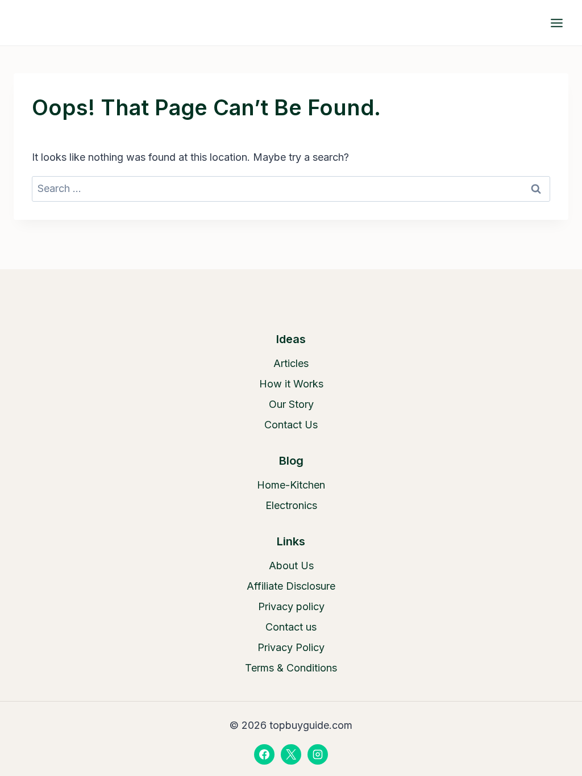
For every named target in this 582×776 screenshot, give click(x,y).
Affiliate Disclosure (291, 586)
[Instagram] (317, 754)
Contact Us (291, 425)
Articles (291, 363)
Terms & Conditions (291, 668)
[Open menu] (556, 22)
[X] (291, 754)
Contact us (291, 627)
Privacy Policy (291, 647)
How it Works (291, 384)
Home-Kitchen (291, 485)
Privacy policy (291, 606)
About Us (291, 565)
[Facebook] (264, 754)
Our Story (291, 404)
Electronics (291, 505)
